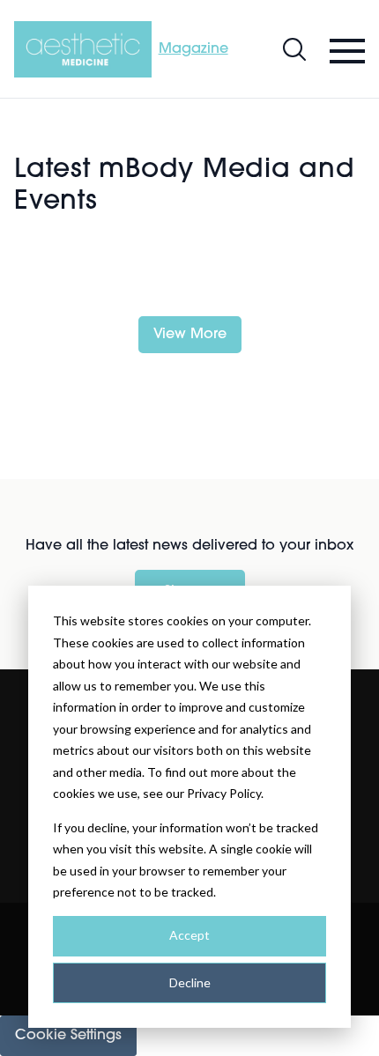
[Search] (294, 49)
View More (190, 335)
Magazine (193, 49)
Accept (189, 934)
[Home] (83, 49)
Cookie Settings (68, 1036)
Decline (190, 982)
